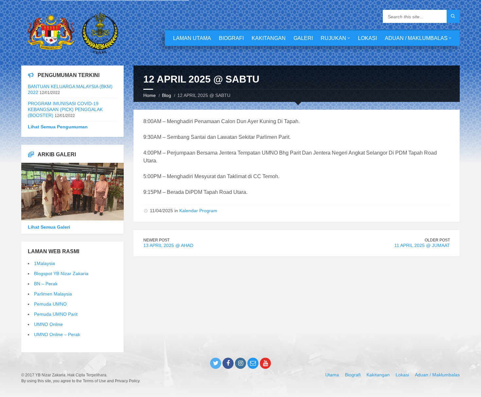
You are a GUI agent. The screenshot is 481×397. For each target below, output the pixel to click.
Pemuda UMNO (50, 304)
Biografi (231, 38)
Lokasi (367, 38)
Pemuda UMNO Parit (56, 314)
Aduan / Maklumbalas (416, 38)
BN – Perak (46, 283)
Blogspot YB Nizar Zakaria (61, 273)
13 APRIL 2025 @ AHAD (168, 245)
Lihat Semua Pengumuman (58, 126)
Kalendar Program (198, 210)
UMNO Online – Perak (57, 334)
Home (149, 95)
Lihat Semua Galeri (49, 227)
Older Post (437, 240)
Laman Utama (192, 38)
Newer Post (156, 240)
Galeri (303, 38)
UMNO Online (48, 324)
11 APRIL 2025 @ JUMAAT (422, 245)
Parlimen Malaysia (53, 293)
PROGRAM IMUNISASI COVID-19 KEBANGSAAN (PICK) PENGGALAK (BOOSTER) (65, 109)
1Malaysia (44, 263)
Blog (166, 95)
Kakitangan (269, 38)
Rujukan (333, 38)
